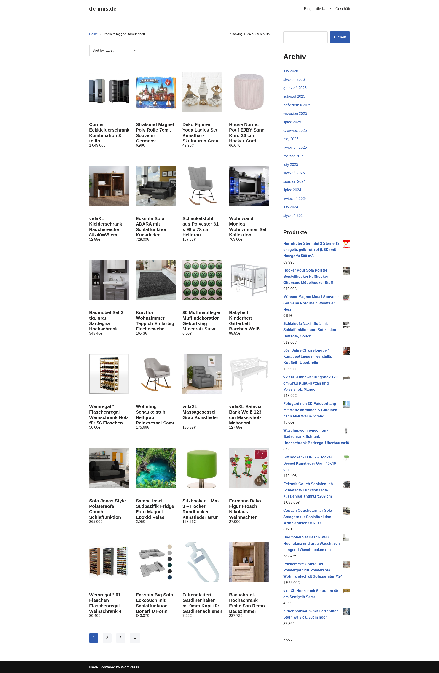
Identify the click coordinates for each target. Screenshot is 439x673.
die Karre (323, 9)
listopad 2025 (294, 96)
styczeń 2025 (294, 173)
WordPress (130, 667)
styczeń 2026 (294, 79)
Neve (93, 667)
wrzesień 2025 (295, 114)
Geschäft (342, 9)
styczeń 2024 (294, 216)
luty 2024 (290, 207)
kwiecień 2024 (295, 199)
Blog (307, 9)
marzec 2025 (293, 156)
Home (93, 34)
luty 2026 (290, 71)
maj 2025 (290, 139)
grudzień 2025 (295, 88)
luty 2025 (290, 165)
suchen (339, 37)
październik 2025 (297, 105)
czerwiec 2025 (295, 130)
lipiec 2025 (292, 122)
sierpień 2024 (294, 181)
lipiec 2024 (292, 190)
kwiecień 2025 (295, 147)
